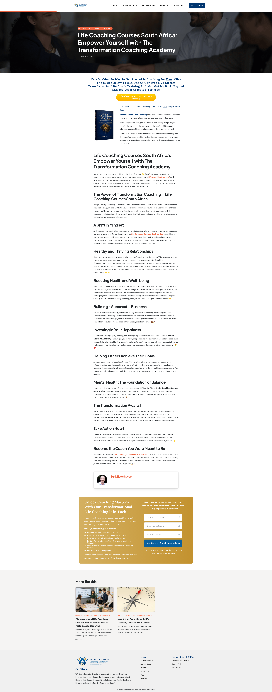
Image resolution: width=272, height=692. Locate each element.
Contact (143, 671)
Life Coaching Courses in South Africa (130, 454)
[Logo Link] (80, 5)
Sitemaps (143, 678)
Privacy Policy (177, 664)
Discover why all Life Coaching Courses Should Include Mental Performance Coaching (91, 622)
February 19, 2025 (86, 57)
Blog (142, 675)
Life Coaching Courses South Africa (147, 234)
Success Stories (146, 664)
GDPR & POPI (177, 668)
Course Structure (146, 660)
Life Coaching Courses (158, 177)
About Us (143, 668)
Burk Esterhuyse (121, 476)
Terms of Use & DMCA (180, 660)
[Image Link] (102, 480)
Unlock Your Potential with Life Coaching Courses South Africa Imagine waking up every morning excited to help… (134, 629)
